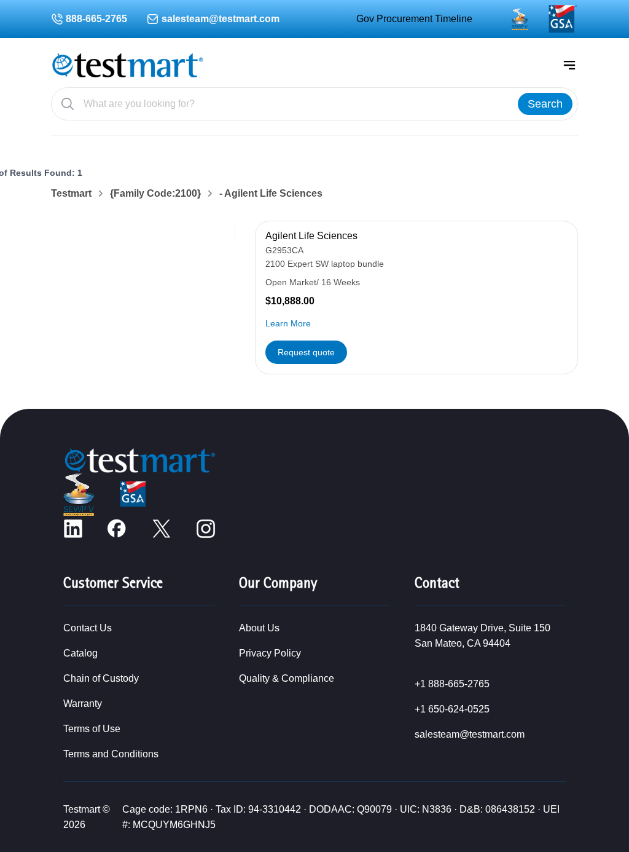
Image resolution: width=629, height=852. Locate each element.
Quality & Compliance (286, 678)
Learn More (288, 323)
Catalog (80, 653)
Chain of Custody (101, 678)
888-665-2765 (96, 19)
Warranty (82, 703)
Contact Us (87, 628)
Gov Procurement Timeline (414, 19)
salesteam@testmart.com (220, 19)
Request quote (306, 352)
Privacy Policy (270, 653)
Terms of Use (91, 729)
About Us (259, 628)
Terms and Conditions (110, 754)
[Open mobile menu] (569, 65)
